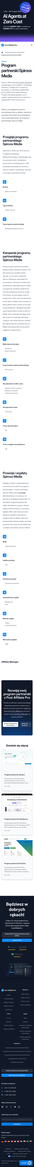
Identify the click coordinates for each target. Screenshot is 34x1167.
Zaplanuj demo (17, 940)
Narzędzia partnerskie (17, 1062)
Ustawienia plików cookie (20, 1153)
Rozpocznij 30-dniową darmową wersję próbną (17, 934)
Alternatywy (8, 1009)
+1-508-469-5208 (10, 1095)
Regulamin (8, 1149)
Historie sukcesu (8, 1025)
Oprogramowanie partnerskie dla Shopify (17, 1047)
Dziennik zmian (25, 1001)
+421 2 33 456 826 (10, 1088)
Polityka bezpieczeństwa (21, 1149)
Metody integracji (9, 1002)
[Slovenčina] (31, 1141)
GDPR (8, 1153)
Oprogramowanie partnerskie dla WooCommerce (17, 1051)
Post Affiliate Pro (17, 711)
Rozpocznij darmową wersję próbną (17, 1070)
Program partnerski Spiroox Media (11, 55)
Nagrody (8, 1021)
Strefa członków (25, 997)
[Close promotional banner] (32, 2)
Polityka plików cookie (24, 1151)
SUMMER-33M (15, 26)
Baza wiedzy (25, 994)
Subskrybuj (17, 1124)
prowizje (22, 493)
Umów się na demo (25, 724)
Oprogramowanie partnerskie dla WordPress (17, 1055)
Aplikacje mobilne (9, 1006)
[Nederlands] (21, 1141)
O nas (8, 1018)
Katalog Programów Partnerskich (14, 52)
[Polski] (24, 1141)
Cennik (9, 995)
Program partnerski (8, 1029)
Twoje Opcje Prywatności (19, 1156)
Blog (25, 1018)
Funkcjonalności (8, 998)
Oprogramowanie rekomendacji (17, 1058)
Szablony (25, 1021)
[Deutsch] (2, 1141)
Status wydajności (25, 1005)
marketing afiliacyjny (20, 714)
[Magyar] (15, 1141)
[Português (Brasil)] (28, 1141)
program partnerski (25, 82)
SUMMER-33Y (8, 29)
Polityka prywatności (9, 1151)
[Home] (2, 52)
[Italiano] (18, 1141)
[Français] (12, 1141)
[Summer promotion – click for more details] (17, 21)
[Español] (9, 1141)
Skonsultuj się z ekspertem (17, 1075)
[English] (6, 1141)
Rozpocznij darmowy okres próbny (10, 724)
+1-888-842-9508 (10, 1091)
